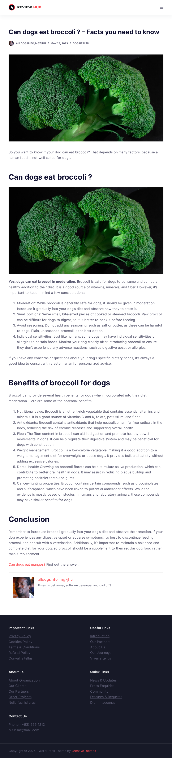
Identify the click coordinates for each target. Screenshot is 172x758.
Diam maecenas (102, 702)
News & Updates (103, 680)
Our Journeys (100, 652)
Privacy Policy (20, 636)
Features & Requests (106, 697)
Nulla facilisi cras (22, 702)
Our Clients (17, 686)
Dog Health (81, 43)
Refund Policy (19, 652)
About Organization (24, 680)
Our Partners (100, 642)
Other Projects (20, 697)
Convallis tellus (21, 658)
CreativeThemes (84, 751)
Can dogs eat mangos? (27, 564)
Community (99, 691)
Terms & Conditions (24, 647)
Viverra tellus (100, 658)
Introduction (99, 636)
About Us (97, 647)
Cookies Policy (20, 642)
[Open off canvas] (161, 7)
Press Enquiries (102, 686)
